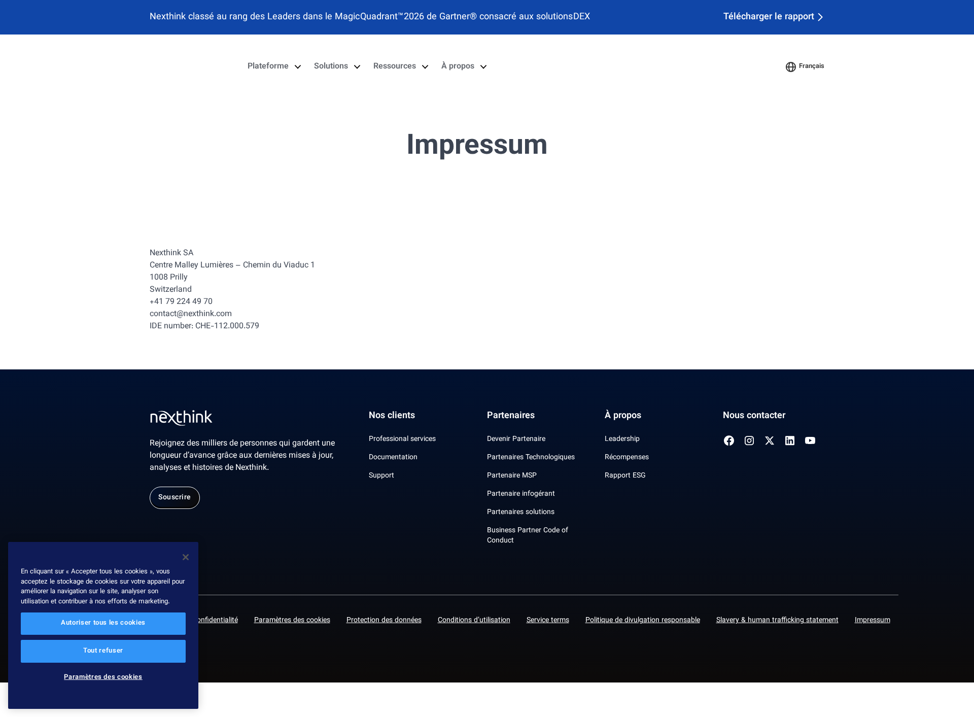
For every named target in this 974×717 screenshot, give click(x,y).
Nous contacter (754, 416)
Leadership (622, 439)
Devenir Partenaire (516, 439)
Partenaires (511, 416)
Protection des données (384, 621)
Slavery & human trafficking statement (777, 621)
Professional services (402, 439)
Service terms (548, 621)
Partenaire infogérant (521, 494)
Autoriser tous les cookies (103, 624)
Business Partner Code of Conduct (527, 536)
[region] (103, 625)
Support (381, 476)
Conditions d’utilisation (474, 621)
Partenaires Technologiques (531, 458)
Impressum (872, 621)
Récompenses (627, 458)
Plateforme (268, 67)
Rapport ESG (625, 476)
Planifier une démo (738, 67)
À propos (457, 67)
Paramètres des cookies (292, 621)
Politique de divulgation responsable (642, 621)
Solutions (331, 67)
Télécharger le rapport (768, 17)
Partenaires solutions (520, 512)
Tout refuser (103, 651)
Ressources (394, 67)
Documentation (393, 458)
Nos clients (392, 416)
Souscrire (174, 497)
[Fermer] (186, 557)
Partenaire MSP (512, 476)
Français (811, 66)
